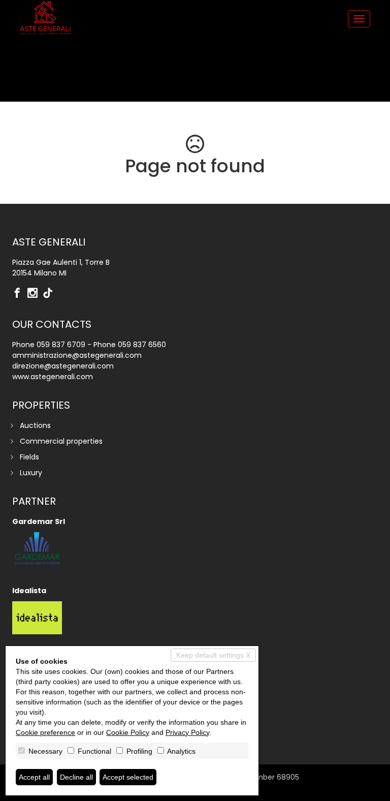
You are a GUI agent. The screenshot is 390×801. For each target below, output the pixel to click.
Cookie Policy (127, 732)
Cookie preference (45, 732)
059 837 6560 (142, 345)
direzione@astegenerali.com (63, 366)
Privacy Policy (187, 732)
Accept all (34, 777)
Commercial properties (61, 441)
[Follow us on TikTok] (50, 293)
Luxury (31, 473)
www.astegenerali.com (52, 377)
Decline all (76, 777)
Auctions (35, 425)
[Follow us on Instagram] (35, 293)
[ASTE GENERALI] (45, 18)
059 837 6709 (61, 345)
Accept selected (128, 777)
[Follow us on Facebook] (19, 293)
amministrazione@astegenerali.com (77, 355)
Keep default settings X (213, 655)
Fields (29, 457)
